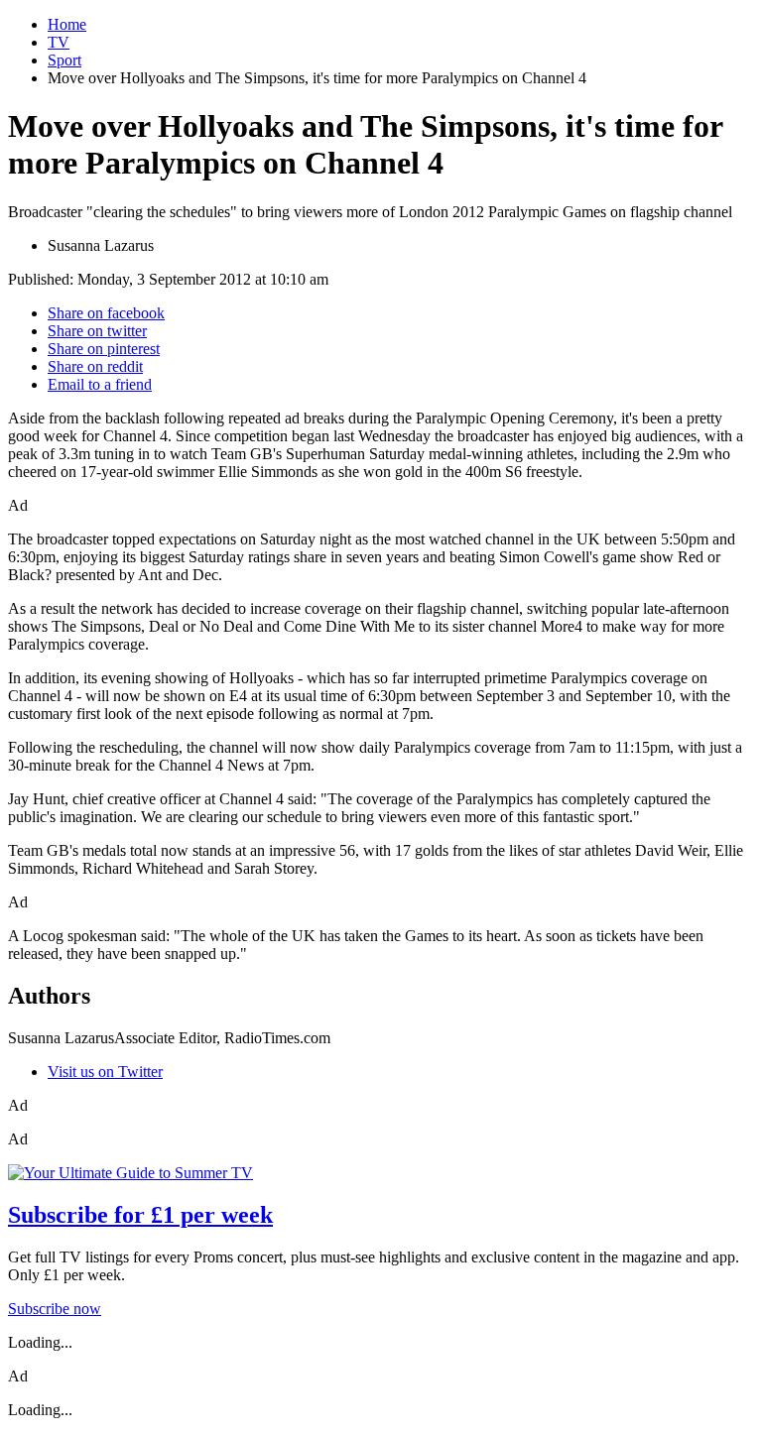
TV (58, 42)
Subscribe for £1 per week (140, 1215)
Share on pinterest (104, 348)
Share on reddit (95, 366)
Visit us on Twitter (105, 1071)
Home (67, 24)
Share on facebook (106, 312)
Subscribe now (54, 1308)
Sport (64, 60)
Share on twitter (97, 330)
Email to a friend (100, 384)
